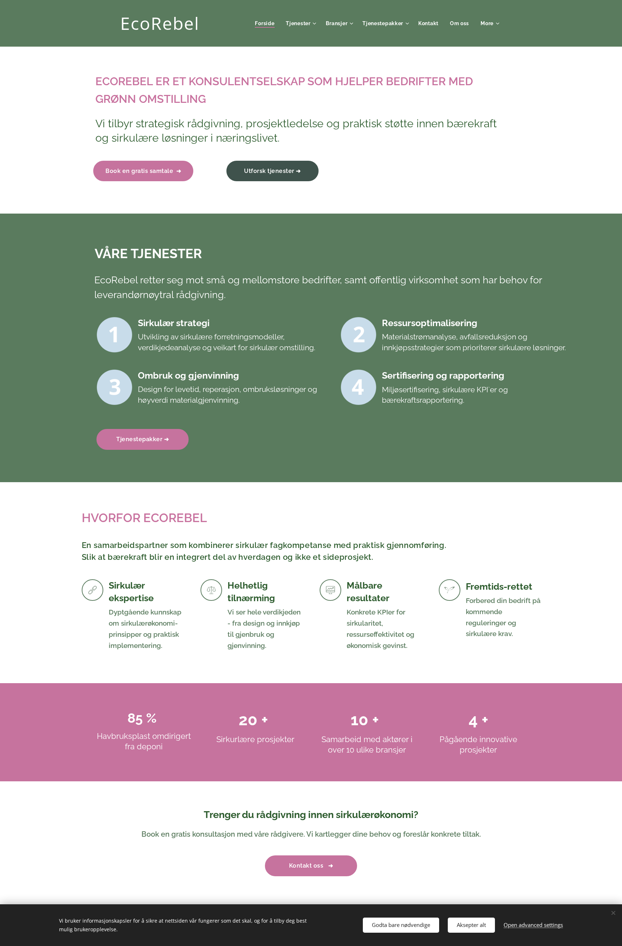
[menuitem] (266, 23)
